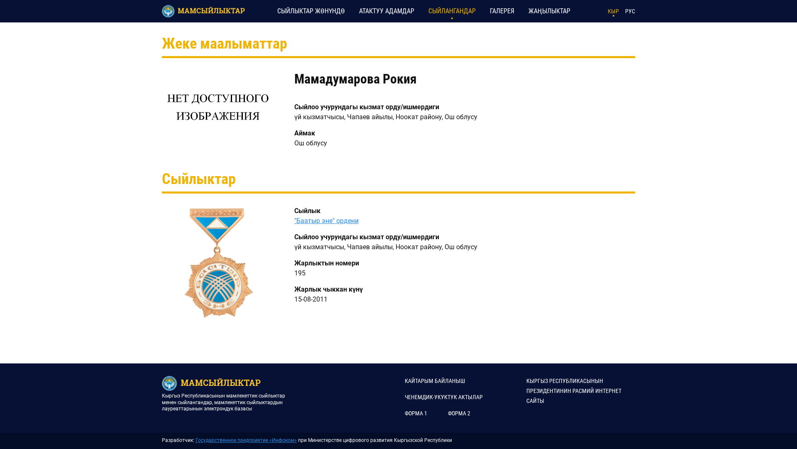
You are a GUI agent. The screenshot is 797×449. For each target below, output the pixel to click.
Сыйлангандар (452, 11)
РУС (630, 11)
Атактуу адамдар (386, 11)
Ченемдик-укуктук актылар (444, 397)
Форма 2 (459, 413)
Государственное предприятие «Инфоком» (246, 440)
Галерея (502, 11)
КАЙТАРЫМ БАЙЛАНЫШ (435, 381)
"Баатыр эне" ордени (326, 221)
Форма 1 (416, 413)
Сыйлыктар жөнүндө (311, 11)
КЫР (613, 11)
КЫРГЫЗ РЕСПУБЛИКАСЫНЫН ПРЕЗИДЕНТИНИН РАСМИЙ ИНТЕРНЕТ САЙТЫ (573, 391)
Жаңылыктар (549, 11)
